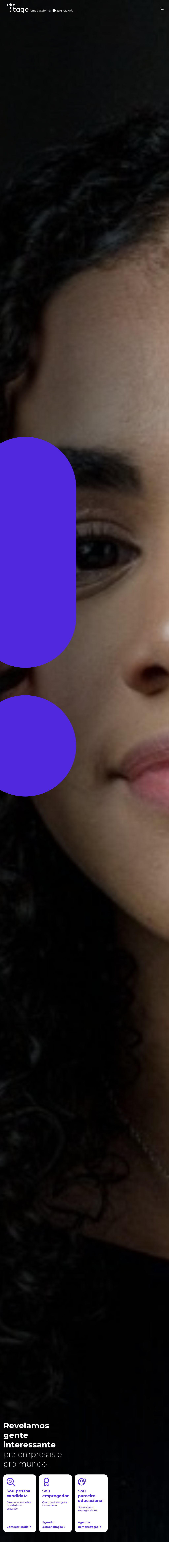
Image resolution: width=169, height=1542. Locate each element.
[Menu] (162, 8)
